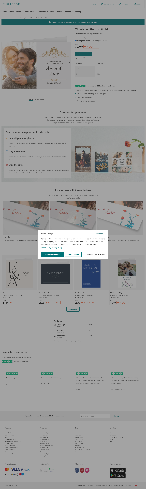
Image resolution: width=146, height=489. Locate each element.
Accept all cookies (52, 254)
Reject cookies (73, 254)
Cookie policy (46, 248)
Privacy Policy (57, 248)
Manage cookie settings (96, 254)
